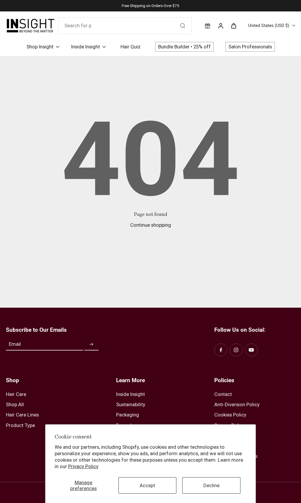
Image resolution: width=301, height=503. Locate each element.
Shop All (15, 404)
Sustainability (130, 404)
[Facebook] (220, 349)
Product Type (20, 425)
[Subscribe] (91, 344)
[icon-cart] (233, 25)
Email (15, 344)
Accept (147, 485)
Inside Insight (130, 394)
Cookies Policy (230, 415)
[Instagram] (236, 349)
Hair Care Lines (22, 415)
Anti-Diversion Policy (237, 404)
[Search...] (182, 25)
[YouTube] (251, 349)
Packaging (127, 415)
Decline (211, 485)
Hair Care (16, 394)
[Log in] (220, 25)
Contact (223, 394)
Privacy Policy (83, 466)
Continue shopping (150, 225)
